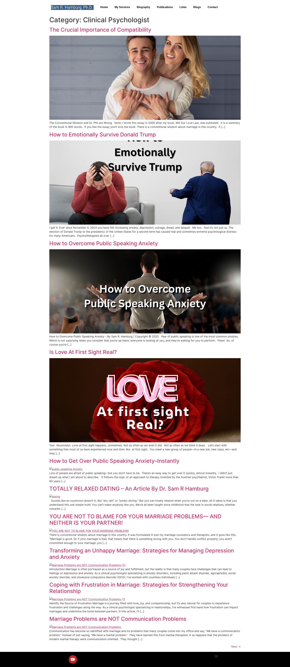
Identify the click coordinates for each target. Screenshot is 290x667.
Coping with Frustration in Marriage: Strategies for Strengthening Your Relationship (138, 587)
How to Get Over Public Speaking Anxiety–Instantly (114, 461)
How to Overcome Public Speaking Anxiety (103, 243)
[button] (216, 656)
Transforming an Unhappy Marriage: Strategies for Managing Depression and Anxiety (141, 553)
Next (236, 646)
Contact (213, 7)
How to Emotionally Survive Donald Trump (102, 134)
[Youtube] (73, 659)
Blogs (197, 7)
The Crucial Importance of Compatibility (100, 29)
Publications (165, 7)
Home (104, 7)
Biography (143, 7)
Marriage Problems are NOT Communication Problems (117, 619)
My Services (122, 7)
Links (183, 7)
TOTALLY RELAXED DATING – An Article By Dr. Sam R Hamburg (129, 488)
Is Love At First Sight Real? (83, 352)
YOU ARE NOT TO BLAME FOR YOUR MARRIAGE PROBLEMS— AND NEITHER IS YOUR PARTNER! (135, 519)
